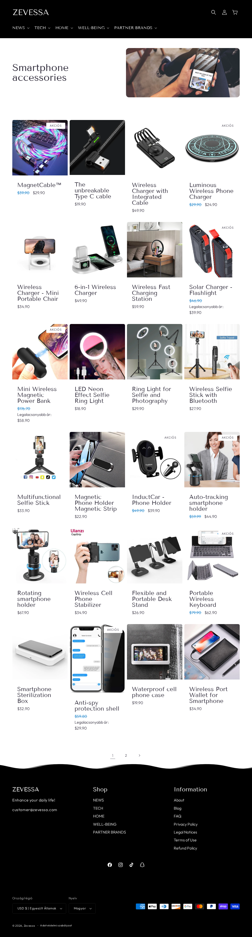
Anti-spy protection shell (97, 706)
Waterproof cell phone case (154, 692)
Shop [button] (100, 789)
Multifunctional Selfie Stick (39, 500)
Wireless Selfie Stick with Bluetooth (210, 395)
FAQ (177, 816)
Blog (177, 808)
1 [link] (112, 755)
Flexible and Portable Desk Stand (152, 599)
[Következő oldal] (139, 755)
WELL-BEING (104, 824)
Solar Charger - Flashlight (210, 290)
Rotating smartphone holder (34, 599)
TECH (98, 808)
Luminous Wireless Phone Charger (211, 191)
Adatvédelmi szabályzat (56, 925)
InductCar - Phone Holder (151, 500)
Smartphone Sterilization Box (34, 695)
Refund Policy (185, 848)
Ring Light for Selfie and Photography (151, 395)
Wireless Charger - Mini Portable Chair (38, 293)
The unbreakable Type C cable (93, 190)
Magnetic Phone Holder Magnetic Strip (96, 503)
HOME (98, 816)
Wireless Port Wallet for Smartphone (208, 695)
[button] (20, 28)
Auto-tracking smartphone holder (208, 503)
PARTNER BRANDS (109, 832)
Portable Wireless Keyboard (202, 599)
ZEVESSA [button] (25, 789)
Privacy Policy (186, 824)
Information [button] (190, 789)
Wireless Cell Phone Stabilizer (93, 599)
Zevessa (29, 925)
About (179, 800)
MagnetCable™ (39, 185)
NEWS (98, 800)
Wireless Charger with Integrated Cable (150, 194)
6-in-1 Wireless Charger (95, 290)
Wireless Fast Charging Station (151, 293)
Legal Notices (185, 832)
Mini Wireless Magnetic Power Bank (37, 395)
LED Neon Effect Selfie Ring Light (92, 395)
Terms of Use (185, 839)
